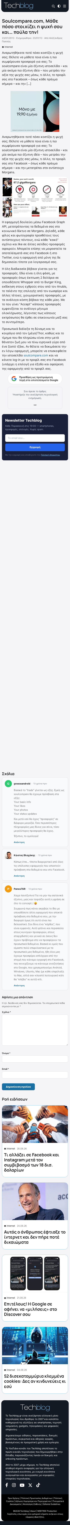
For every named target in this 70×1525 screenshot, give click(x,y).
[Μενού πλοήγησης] (64, 6)
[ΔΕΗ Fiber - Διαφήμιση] (35, 111)
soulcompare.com (36, 355)
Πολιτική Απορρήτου (50, 455)
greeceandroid (22, 783)
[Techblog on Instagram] (14, 1484)
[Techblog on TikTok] (38, 1484)
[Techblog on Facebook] (7, 1484)
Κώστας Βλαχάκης (24, 855)
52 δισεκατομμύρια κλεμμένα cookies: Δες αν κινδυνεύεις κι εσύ (35, 1381)
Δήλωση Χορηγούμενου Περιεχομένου (33, 1501)
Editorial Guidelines (51, 1504)
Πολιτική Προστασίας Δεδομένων (36, 1498)
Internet (9, 46)
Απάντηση (19, 842)
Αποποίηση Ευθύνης (32, 1504)
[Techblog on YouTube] (22, 1485)
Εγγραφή (35, 447)
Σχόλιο (6, 1012)
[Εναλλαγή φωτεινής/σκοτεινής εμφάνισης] (59, 6)
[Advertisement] (35, 616)
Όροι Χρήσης (14, 1498)
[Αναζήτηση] (53, 6)
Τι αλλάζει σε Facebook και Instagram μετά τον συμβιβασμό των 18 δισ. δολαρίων (31, 1162)
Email (5, 1069)
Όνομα (6, 1053)
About (33, 1511)
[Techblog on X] (30, 1485)
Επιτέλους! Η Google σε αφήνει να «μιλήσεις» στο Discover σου (30, 1309)
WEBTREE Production (47, 1511)
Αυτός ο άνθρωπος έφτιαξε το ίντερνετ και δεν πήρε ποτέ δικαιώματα (35, 1237)
